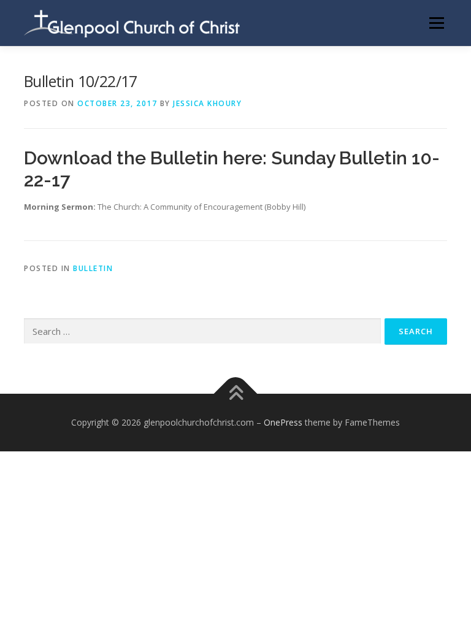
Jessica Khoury (207, 103)
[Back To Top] (236, 393)
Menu (436, 22)
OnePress (283, 422)
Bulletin (93, 268)
